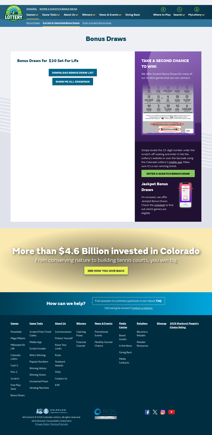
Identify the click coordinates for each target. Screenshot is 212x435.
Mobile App (35, 342)
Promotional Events (101, 333)
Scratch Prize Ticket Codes (40, 333)
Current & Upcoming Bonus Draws (61, 23)
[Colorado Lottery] (13, 13)
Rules (58, 355)
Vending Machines (39, 388)
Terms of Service (59, 424)
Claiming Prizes (81, 333)
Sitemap (161, 323)
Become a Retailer (142, 333)
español (31, 9)
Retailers (142, 323)
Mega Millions (18, 338)
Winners (87, 14)
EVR (57, 385)
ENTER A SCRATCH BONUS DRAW (168, 173)
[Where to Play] (163, 9)
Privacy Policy (42, 424)
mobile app (175, 162)
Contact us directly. (142, 308)
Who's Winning (37, 355)
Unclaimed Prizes (38, 381)
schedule (159, 205)
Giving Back (132, 14)
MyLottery (194, 14)
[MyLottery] (196, 9)
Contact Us (61, 378)
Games (30, 14)
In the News (125, 345)
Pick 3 (14, 372)
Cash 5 (14, 365)
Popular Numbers (38, 361)
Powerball (16, 332)
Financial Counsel (81, 344)
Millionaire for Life (18, 346)
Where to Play (162, 14)
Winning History (38, 368)
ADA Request (39, 420)
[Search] (179, 9)
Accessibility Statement (59, 420)
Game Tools (49, 14)
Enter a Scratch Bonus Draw (58, 9)
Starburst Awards (60, 363)
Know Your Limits (60, 346)
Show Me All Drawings (73, 81)
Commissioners (63, 332)
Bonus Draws (33, 23)
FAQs (58, 372)
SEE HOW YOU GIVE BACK (106, 271)
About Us (69, 14)
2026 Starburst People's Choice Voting (184, 325)
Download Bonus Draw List (73, 72)
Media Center (123, 325)
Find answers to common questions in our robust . (128, 301)
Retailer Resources (142, 344)
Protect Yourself (64, 338)
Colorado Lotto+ (16, 357)
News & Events (108, 14)
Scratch (15, 378)
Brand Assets (123, 337)
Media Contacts (124, 360)
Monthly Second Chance (103, 344)
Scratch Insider (37, 348)
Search (177, 14)
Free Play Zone (16, 387)
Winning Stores (37, 374)
